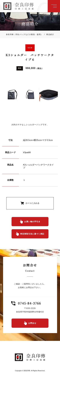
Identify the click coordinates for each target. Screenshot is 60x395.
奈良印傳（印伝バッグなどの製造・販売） (24, 34)
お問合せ (32, 323)
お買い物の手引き (32, 222)
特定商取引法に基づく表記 (32, 234)
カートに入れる (32, 203)
